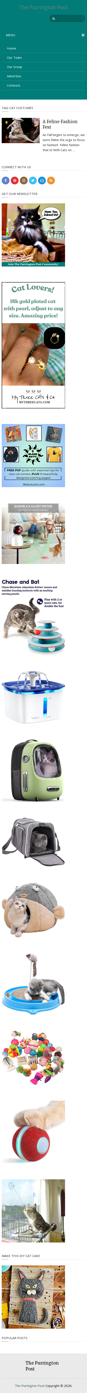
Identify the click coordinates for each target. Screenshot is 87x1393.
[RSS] (51, 180)
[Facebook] (6, 180)
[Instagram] (24, 180)
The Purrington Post (43, 7)
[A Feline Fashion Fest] (21, 130)
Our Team (14, 57)
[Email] (42, 180)
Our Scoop (14, 67)
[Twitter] (33, 180)
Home (11, 48)
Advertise (14, 76)
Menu (10, 35)
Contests (13, 85)
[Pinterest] (15, 180)
